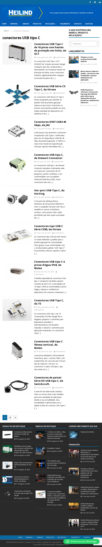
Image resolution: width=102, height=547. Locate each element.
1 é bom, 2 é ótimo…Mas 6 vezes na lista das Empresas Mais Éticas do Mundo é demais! (56, 435)
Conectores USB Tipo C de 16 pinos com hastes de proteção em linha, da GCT (50, 48)
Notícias (89, 24)
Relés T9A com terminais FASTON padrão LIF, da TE (23, 464)
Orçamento (65, 24)
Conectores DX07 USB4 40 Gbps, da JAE (50, 123)
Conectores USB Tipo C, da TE (49, 302)
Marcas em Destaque (46, 426)
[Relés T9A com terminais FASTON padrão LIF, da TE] (7, 468)
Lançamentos (76, 51)
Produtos (37, 24)
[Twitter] (95, 2)
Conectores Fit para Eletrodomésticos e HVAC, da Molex (21, 479)
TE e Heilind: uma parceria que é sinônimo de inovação (56, 463)
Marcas (26, 24)
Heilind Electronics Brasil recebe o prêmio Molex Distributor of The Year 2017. (90, 523)
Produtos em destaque (13, 426)
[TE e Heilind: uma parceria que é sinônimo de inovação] (41, 466)
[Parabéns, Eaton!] (41, 453)
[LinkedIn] (100, 2)
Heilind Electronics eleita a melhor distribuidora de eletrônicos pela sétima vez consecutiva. (90, 490)
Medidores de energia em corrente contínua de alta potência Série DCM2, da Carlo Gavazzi (23, 449)
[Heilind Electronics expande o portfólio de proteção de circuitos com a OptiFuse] (41, 480)
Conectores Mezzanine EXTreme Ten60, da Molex (23, 434)
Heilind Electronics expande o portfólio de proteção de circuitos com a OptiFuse (56, 478)
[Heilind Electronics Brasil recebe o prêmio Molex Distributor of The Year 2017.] (74, 525)
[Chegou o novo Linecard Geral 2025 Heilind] (74, 62)
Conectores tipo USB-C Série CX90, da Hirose (48, 227)
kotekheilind (60, 57)
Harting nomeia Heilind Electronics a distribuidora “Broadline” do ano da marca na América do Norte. (90, 454)
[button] (81, 541)
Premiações (74, 444)
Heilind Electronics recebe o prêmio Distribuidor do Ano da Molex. (89, 507)
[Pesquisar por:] (84, 44)
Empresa (13, 24)
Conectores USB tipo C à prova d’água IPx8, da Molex (49, 265)
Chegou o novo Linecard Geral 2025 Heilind (89, 59)
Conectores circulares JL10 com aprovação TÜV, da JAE (23, 493)
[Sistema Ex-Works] (74, 437)
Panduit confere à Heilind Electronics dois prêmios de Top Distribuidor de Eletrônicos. (89, 473)
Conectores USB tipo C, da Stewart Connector (48, 156)
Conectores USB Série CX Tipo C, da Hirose (49, 88)
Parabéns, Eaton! (53, 448)
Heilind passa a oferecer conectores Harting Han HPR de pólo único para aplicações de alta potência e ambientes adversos (90, 96)
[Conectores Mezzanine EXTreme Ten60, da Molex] (7, 437)
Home (4, 24)
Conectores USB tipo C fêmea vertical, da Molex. (48, 345)
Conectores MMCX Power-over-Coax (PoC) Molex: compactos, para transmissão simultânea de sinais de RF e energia (56, 496)
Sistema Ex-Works (87, 432)
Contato (78, 24)
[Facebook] (90, 2)
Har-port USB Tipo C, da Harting (49, 192)
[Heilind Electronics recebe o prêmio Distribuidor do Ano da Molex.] (74, 509)
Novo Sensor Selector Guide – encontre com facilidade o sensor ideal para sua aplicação (90, 75)
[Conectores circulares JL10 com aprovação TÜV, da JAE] (7, 496)
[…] (54, 78)
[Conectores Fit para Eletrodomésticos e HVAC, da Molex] (7, 482)
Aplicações (50, 24)
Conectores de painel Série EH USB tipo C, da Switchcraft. (48, 381)
